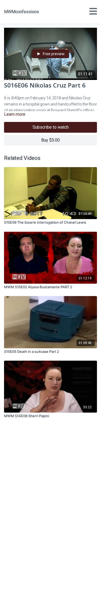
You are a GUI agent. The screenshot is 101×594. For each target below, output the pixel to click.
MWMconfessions (21, 11)
